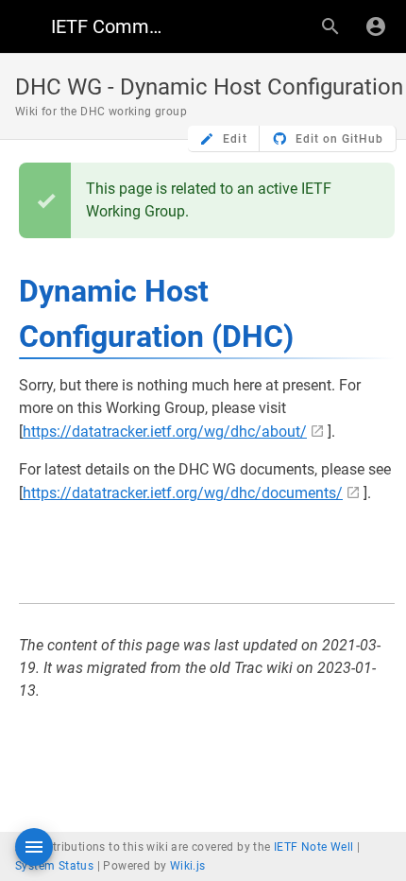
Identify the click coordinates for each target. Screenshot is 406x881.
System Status (54, 865)
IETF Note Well (314, 847)
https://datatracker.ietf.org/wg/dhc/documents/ (183, 493)
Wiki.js (188, 865)
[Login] (375, 26)
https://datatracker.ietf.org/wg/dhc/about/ (165, 431)
